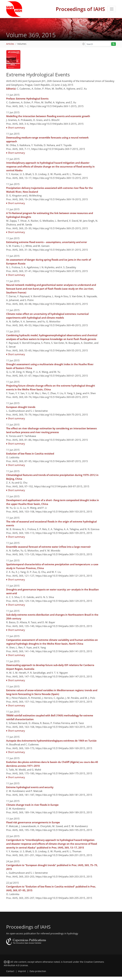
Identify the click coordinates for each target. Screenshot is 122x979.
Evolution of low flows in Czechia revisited (30, 453)
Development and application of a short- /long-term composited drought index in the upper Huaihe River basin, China (52, 502)
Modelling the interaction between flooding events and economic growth (48, 116)
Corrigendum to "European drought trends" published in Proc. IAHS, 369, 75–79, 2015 (52, 867)
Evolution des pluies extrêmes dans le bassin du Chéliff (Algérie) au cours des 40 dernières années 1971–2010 (52, 763)
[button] (83, 43)
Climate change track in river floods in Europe (32, 804)
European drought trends (20, 407)
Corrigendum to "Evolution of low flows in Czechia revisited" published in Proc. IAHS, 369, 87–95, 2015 (51, 888)
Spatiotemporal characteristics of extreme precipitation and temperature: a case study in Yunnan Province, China (52, 566)
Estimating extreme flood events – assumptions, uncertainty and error (46, 242)
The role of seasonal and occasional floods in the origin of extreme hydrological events (51, 523)
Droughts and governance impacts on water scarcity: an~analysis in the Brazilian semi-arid (52, 591)
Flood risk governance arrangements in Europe (33, 822)
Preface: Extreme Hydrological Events (27, 98)
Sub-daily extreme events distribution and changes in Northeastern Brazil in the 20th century (52, 616)
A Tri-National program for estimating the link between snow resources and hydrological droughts (49, 214)
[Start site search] (113, 44)
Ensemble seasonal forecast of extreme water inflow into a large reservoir (48, 546)
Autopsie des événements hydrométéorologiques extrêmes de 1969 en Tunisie (51, 740)
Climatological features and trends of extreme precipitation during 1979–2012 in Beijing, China (52, 476)
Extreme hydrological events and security (29, 787)
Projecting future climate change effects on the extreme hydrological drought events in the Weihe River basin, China (50, 387)
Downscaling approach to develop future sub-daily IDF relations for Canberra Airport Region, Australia (50, 666)
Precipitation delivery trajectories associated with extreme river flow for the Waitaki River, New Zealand (49, 189)
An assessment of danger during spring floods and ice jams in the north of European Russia (48, 261)
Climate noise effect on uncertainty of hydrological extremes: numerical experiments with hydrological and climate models (47, 315)
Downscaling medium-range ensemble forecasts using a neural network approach (47, 139)
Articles (10, 43)
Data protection (38, 971)
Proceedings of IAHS (80, 9)
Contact (10, 971)
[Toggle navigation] (111, 9)
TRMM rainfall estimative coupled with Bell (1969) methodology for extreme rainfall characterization (49, 717)
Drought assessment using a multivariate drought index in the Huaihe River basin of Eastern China (49, 366)
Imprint (22, 971)
